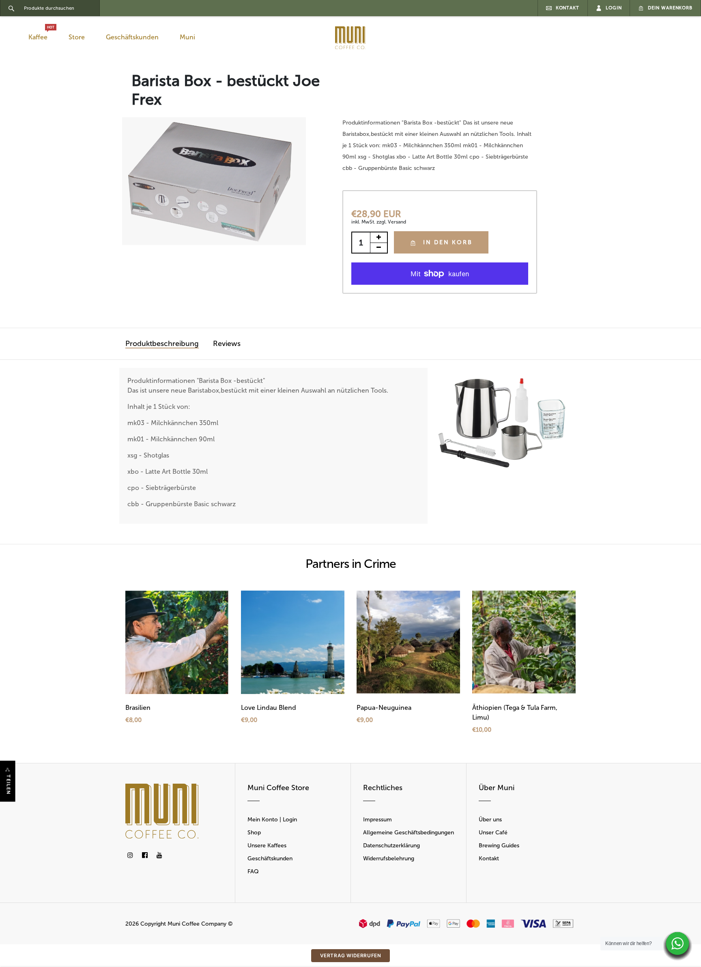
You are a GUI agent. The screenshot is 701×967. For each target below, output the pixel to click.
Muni (187, 37)
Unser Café (493, 832)
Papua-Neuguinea (384, 707)
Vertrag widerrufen (350, 955)
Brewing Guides (499, 845)
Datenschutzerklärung (391, 845)
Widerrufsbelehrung (388, 858)
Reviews (227, 343)
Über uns (490, 819)
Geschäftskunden (132, 37)
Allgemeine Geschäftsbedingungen (408, 832)
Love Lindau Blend (268, 707)
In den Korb (448, 242)
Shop (254, 832)
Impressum (377, 819)
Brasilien (138, 707)
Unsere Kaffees (266, 845)
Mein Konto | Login (272, 819)
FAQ (253, 871)
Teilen (8, 785)
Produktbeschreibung (162, 343)
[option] (214, 181)
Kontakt (489, 858)
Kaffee (39, 35)
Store (77, 37)
